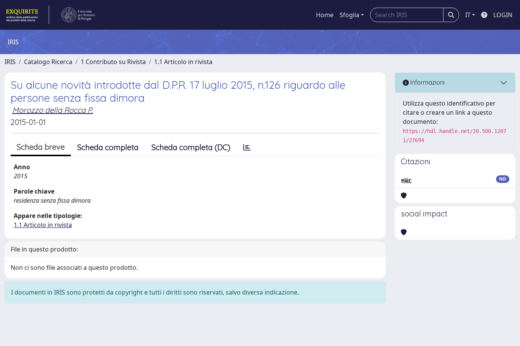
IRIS (10, 62)
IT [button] (468, 15)
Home (324, 15)
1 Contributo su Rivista (113, 62)
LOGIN (502, 15)
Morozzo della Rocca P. (52, 110)
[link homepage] (27, 15)
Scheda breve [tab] (41, 147)
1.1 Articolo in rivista (183, 62)
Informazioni (427, 82)
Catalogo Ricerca (48, 62)
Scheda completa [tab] (108, 147)
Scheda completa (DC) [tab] (191, 147)
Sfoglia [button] (349, 15)
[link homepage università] (78, 15)
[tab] (247, 147)
